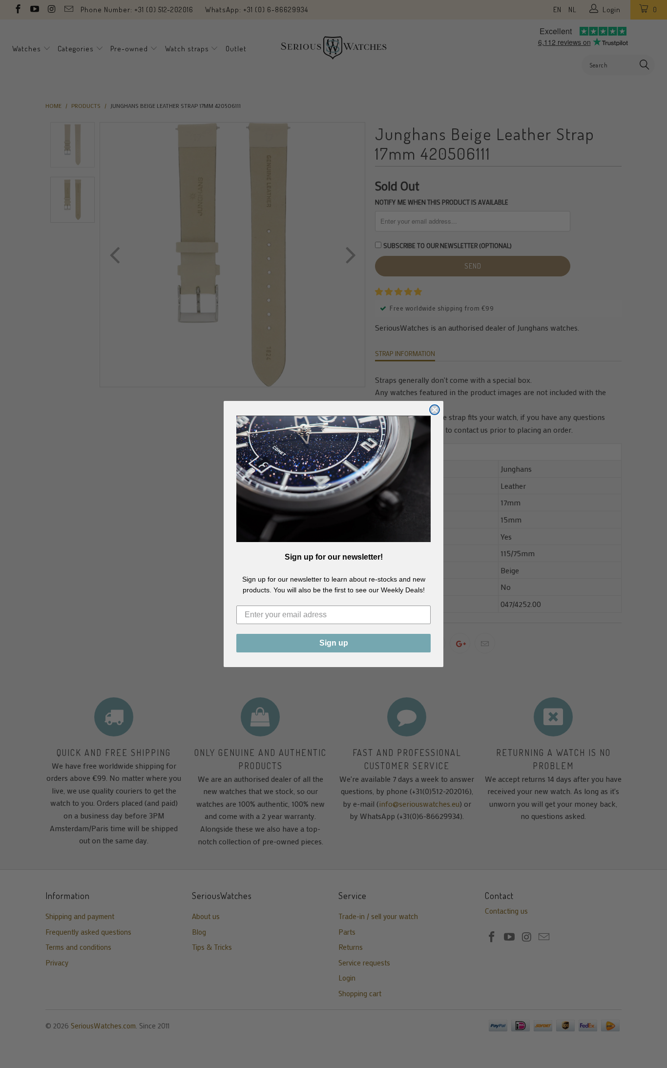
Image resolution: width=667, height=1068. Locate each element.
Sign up (333, 643)
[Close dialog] (434, 410)
